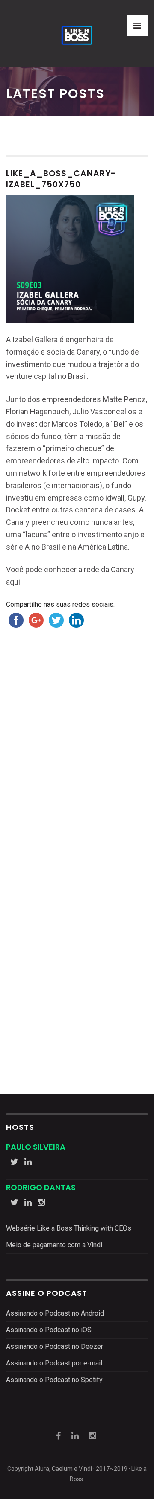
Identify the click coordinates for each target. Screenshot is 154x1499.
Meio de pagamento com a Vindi (54, 1245)
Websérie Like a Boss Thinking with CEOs (68, 1228)
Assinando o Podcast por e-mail (54, 1363)
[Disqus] (77, 761)
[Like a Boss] (76, 33)
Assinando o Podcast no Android (55, 1313)
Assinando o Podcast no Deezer (54, 1346)
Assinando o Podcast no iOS (49, 1330)
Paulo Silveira (35, 1146)
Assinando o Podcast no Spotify (54, 1380)
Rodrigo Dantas (41, 1187)
